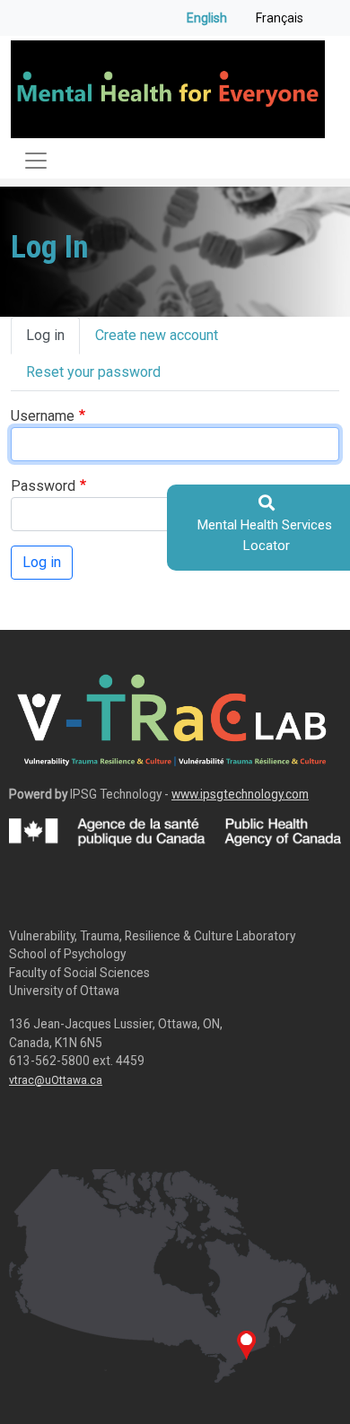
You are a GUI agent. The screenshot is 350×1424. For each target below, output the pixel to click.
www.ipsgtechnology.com (240, 794)
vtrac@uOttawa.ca (55, 1080)
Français (279, 18)
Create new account (156, 335)
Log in (45, 335)
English (207, 18)
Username (42, 415)
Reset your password (93, 371)
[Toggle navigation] (36, 161)
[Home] (168, 89)
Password (43, 485)
